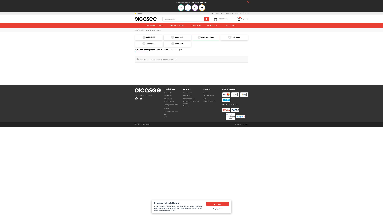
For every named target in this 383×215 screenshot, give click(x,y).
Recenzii (166, 108)
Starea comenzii (187, 93)
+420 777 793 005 (217, 13)
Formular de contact (208, 95)
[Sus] (2, 212)
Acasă (136, 30)
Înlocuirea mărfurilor (188, 98)
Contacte (205, 93)
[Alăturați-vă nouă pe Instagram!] (141, 98)
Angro (204, 98)
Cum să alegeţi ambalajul (171, 111)
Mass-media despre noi (209, 101)
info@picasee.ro (228, 13)
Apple (142, 30)
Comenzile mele (187, 95)
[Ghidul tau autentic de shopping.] (240, 117)
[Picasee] (146, 19)
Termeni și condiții (169, 101)
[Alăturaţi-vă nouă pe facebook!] (136, 98)
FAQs (165, 117)
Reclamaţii (186, 106)
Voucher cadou (168, 93)
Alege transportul (168, 95)
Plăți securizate (168, 98)
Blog (165, 114)
